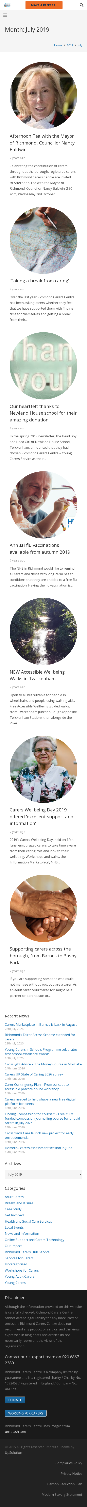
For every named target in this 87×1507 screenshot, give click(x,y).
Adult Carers (14, 1197)
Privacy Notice (71, 1473)
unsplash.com (15, 1431)
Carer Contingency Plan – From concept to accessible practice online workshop (37, 1086)
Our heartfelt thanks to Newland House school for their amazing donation (43, 413)
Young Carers (15, 1282)
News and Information (22, 1233)
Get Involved (14, 1215)
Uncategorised (16, 1264)
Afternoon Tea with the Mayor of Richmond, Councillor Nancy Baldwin (42, 143)
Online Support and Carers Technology (34, 1240)
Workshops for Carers (22, 1270)
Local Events (14, 1227)
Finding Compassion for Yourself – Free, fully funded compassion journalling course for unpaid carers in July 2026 (42, 1118)
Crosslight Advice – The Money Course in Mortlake (43, 1064)
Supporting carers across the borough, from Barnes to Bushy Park (43, 955)
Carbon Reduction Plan (64, 1484)
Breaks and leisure (19, 1203)
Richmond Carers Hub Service (27, 1252)
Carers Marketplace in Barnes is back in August (41, 1024)
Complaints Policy (68, 1463)
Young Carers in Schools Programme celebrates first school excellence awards (41, 1051)
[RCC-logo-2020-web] (7, 5)
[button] (81, 5)
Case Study (13, 1209)
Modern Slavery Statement (62, 1494)
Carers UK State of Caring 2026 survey (34, 1074)
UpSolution (13, 1452)
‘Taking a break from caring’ (39, 281)
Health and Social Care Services (28, 1221)
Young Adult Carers (19, 1276)
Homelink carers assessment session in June (38, 1148)
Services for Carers (19, 1258)
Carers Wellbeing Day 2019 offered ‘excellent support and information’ (41, 816)
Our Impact (13, 1246)
